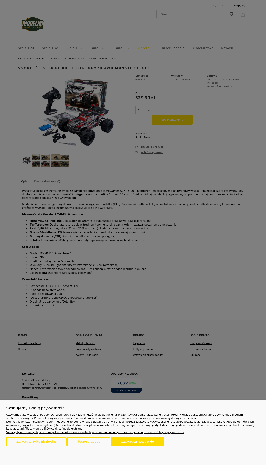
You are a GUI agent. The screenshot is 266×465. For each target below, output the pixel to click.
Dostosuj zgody (88, 441)
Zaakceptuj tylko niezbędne (36, 441)
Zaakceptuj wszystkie (137, 441)
